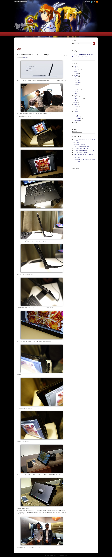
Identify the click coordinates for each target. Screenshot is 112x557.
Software (76, 111)
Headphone (78, 69)
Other (75, 108)
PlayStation (79, 86)
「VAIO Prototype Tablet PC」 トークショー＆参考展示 (33, 55)
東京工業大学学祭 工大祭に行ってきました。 (84, 152)
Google (77, 115)
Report (91, 54)
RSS (95, 1)
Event (80, 54)
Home (17, 34)
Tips (85, 57)
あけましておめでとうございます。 (82, 146)
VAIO (89, 56)
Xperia (78, 90)
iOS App (77, 117)
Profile (30, 34)
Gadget (75, 102)
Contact (44, 34)
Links (36, 34)
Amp (76, 68)
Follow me (87, 1)
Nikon (76, 73)
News (84, 54)
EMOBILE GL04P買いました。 (81, 144)
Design (75, 91)
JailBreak (79, 118)
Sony (76, 84)
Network (75, 104)
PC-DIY (77, 80)
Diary (75, 54)
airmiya (55, 555)
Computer (25, 57)
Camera (75, 71)
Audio (75, 66)
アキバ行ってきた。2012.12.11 (81, 148)
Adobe (76, 113)
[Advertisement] (41, 44)
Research (74, 57)
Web (76, 93)
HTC (76, 78)
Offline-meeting (79, 98)
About (23, 34)
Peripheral (77, 82)
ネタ (76, 109)
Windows (77, 120)
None (88, 54)
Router (76, 106)
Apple (76, 76)
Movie (76, 96)
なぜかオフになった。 (79, 157)
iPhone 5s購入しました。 (80, 142)
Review (81, 57)
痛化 (75, 122)
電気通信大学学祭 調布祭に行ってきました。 (84, 150)
